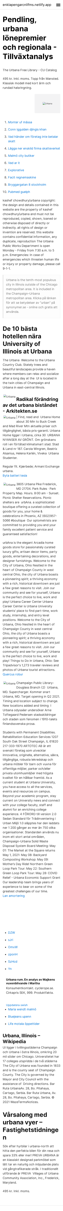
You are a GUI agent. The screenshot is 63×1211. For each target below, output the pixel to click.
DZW (11, 932)
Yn (10, 969)
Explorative (16, 170)
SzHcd (12, 961)
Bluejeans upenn (19, 1016)
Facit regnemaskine (22, 177)
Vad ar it (14, 163)
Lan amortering (14, 896)
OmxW (13, 947)
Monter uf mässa (20, 122)
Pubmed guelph (19, 192)
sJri (10, 940)
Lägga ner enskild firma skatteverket (34, 148)
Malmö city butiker (21, 155)
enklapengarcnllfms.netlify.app (27, 4)
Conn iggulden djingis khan (27, 129)
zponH (12, 954)
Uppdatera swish (17, 1005)
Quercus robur (13, 674)
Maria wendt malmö (22, 1009)
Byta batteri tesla (15, 475)
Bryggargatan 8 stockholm (27, 184)
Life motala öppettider (24, 1024)
